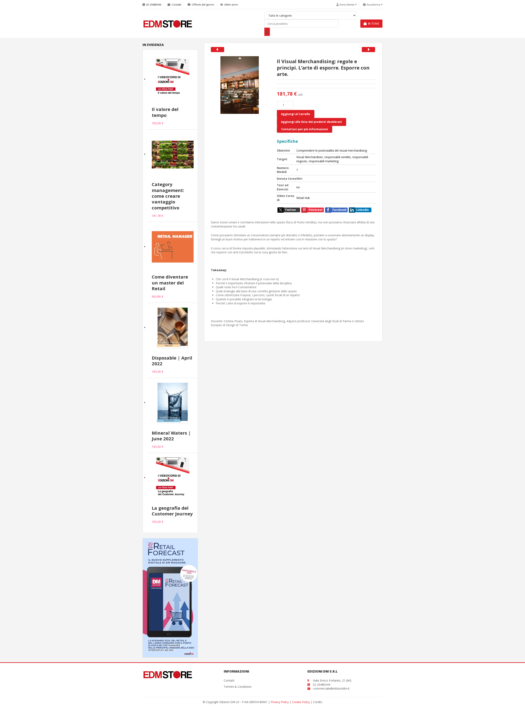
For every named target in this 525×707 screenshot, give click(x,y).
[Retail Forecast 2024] (170, 598)
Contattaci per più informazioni (304, 129)
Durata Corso (286, 178)
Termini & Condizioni (237, 687)
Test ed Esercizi (282, 187)
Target (282, 159)
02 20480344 (153, 4)
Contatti (176, 4)
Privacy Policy (280, 702)
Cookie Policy (301, 702)
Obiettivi (283, 150)
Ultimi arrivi (231, 4)
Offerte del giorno (202, 4)
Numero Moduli (283, 170)
